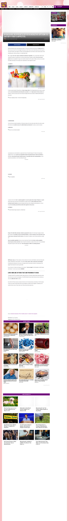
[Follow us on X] (50, 7)
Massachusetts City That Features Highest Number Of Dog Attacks (42, 409)
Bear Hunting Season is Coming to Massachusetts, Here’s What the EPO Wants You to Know (41, 426)
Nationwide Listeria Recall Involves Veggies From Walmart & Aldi (25, 409)
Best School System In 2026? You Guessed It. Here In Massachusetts (10, 443)
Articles (13, 319)
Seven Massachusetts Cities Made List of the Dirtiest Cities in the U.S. (42, 443)
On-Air (13, 6)
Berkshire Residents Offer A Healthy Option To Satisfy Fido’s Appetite (24, 313)
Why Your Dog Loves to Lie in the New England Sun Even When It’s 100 (10, 409)
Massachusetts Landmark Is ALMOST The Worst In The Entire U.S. (26, 443)
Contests (26, 6)
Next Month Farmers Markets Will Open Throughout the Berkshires (10, 426)
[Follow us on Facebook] (47, 7)
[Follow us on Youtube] (52, 7)
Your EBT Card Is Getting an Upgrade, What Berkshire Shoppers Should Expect (25, 426)
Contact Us (37, 6)
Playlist (21, 6)
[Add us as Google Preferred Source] (45, 7)
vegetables (16, 317)
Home (9, 6)
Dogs (13, 317)
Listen (17, 6)
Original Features (17, 319)
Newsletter (31, 6)
